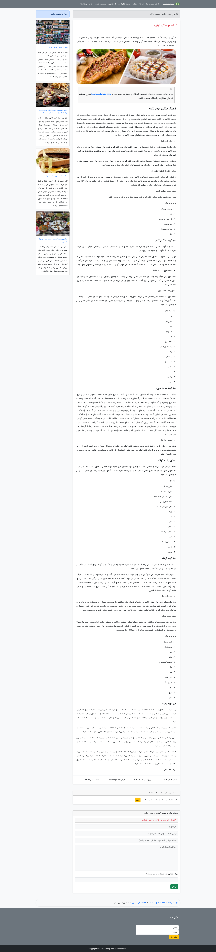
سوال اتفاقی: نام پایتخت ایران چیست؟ (162, 873)
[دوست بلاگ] (171, 4)
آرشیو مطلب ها (152, 3)
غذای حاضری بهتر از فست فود (57, 176)
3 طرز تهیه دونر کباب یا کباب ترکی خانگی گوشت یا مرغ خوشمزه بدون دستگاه (53, 111)
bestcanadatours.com (101, 94)
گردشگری (112, 3)
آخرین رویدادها (86, 3)
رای (137, 799)
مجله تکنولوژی (124, 3)
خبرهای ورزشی (138, 3)
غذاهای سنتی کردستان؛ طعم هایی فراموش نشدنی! (53, 240)
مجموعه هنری (100, 3)
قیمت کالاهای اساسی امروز (58, 47)
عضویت (174, 937)
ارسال (174, 886)
